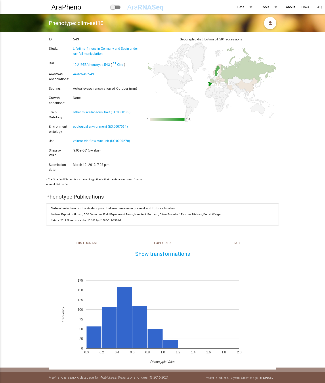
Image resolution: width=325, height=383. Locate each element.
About (290, 7)
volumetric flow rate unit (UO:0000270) (101, 141)
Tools (270, 7)
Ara (145, 7)
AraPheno (66, 7)
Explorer (162, 243)
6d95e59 (224, 378)
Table (238, 243)
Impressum (268, 377)
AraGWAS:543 (83, 74)
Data (245, 7)
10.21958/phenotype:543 (91, 65)
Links (305, 7)
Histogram (86, 243)
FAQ (319, 7)
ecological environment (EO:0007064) (100, 126)
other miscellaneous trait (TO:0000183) (101, 112)
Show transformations (162, 253)
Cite (118, 65)
